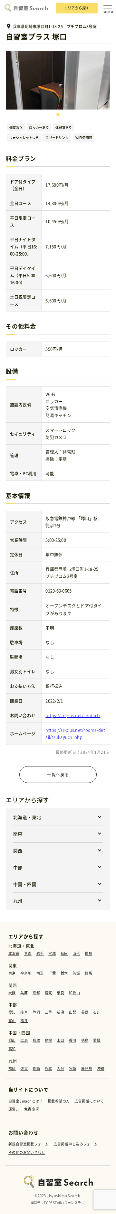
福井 (24, 1020)
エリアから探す (77, 8)
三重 (48, 1012)
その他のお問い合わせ (26, 1152)
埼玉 (40, 973)
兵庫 (24, 993)
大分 (60, 1068)
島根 (48, 1040)
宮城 (52, 953)
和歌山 (74, 993)
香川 (72, 1040)
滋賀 (48, 993)
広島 (24, 1040)
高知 (12, 1048)
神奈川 (25, 973)
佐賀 (24, 1068)
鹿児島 (86, 1068)
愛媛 (97, 1040)
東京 (12, 973)
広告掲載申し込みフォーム (75, 1144)
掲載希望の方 (59, 1101)
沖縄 (100, 1068)
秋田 (64, 953)
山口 (60, 1040)
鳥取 (36, 1040)
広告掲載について (89, 1101)
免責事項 (31, 1109)
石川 (97, 1012)
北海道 (13, 953)
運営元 (13, 1109)
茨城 (76, 973)
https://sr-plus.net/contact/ (72, 715)
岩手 (40, 953)
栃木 (64, 973)
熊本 (48, 1068)
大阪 (12, 993)
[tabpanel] (58, 80)
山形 (76, 953)
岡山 (12, 1040)
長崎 (36, 1068)
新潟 (60, 1012)
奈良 (60, 993)
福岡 (12, 1068)
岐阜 (24, 1012)
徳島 (85, 1040)
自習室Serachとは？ (25, 1101)
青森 (28, 953)
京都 (36, 993)
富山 (12, 1020)
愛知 (12, 1012)
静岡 (36, 1012)
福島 (88, 953)
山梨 (72, 1012)
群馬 (88, 973)
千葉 (52, 973)
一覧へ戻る (58, 774)
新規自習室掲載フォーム (28, 1144)
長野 (85, 1012)
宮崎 (72, 1068)
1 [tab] (58, 114)
